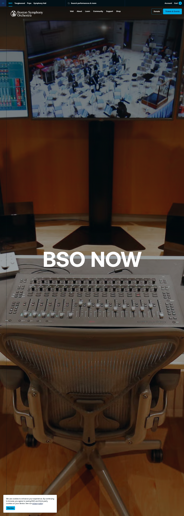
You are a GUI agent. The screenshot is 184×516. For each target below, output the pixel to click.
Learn (87, 11)
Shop (118, 11)
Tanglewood (20, 3)
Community (98, 11)
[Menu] (3, 3)
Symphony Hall (40, 3)
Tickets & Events (172, 11)
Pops (29, 3)
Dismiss (10, 508)
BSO (10, 3)
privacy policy (37, 503)
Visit (72, 11)
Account (168, 3)
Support (109, 11)
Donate (157, 11)
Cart (177, 3)
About (79, 11)
